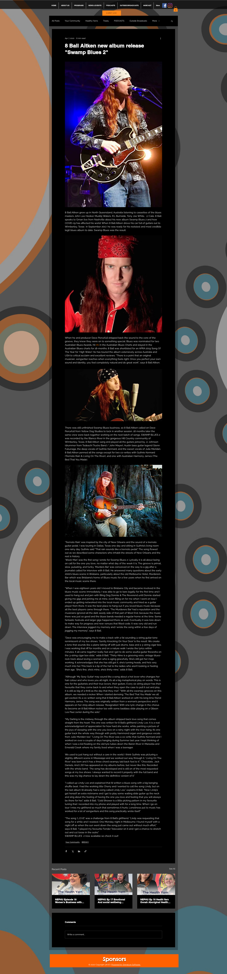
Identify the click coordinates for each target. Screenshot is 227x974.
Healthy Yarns (91, 21)
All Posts (56, 21)
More (154, 21)
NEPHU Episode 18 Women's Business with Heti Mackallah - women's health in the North (69, 901)
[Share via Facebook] (66, 851)
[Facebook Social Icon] (164, 5)
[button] (175, 9)
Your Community (72, 21)
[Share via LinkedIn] (79, 851)
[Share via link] (85, 851)
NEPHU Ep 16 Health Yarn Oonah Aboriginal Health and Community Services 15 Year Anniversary (156, 901)
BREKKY (85, 842)
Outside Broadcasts (138, 21)
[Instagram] (170, 5)
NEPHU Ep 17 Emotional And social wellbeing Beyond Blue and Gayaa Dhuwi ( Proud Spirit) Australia (111, 901)
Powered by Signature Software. (126, 965)
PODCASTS (119, 21)
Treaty (106, 21)
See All (172, 869)
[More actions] (160, 38)
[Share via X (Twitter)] (72, 851)
